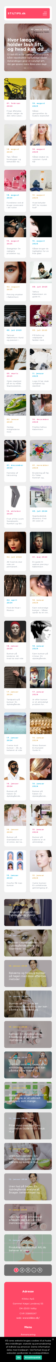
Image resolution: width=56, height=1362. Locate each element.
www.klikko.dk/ (31, 1318)
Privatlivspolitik (32, 1357)
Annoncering (28, 1334)
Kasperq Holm (41, 32)
